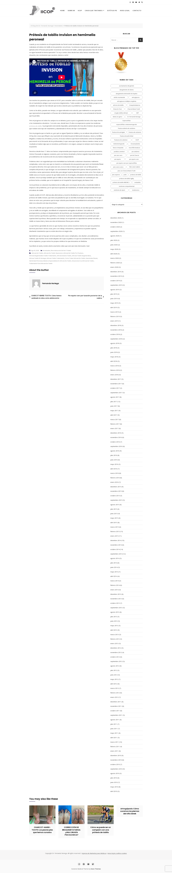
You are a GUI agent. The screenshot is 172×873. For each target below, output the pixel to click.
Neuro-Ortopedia (118, 148)
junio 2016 (114, 460)
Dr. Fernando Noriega (133, 117)
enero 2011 (114, 751)
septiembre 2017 (116, 393)
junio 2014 (114, 567)
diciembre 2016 (115, 433)
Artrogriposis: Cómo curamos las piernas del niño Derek (129, 811)
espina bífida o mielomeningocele (126, 124)
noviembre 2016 (116, 437)
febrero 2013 (115, 639)
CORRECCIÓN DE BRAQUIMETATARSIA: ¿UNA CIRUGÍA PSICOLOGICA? (71, 831)
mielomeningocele (118, 144)
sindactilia (137, 182)
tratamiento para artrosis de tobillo (40, 263)
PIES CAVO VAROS (134, 167)
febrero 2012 (115, 693)
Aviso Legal (125, 10)
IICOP (80, 10)
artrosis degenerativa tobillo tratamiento (42, 256)
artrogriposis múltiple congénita (126, 101)
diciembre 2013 (115, 594)
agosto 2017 (114, 397)
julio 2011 (113, 724)
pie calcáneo (135, 151)
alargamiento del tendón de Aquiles (126, 93)
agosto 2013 (114, 612)
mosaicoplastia (135, 144)
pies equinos (116, 175)
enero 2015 (114, 536)
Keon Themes (96, 869)
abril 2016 (113, 469)
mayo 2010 (114, 787)
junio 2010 (114, 782)
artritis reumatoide (119, 97)
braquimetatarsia (134, 105)
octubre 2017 (115, 388)
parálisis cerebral (119, 151)
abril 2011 (113, 738)
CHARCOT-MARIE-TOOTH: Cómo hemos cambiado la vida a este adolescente (46, 296)
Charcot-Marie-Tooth (134, 109)
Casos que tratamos (93, 10)
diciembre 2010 (115, 755)
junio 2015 (114, 514)
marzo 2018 (114, 366)
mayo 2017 (114, 410)
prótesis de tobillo (35, 126)
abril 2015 (113, 522)
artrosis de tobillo (37, 253)
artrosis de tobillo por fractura (73, 253)
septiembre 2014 (116, 554)
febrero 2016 (115, 478)
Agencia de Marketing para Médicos (94, 853)
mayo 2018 (114, 357)
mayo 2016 (114, 464)
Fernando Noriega (50, 283)
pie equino (117, 159)
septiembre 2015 (116, 500)
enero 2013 (114, 643)
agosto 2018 (114, 343)
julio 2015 (113, 509)
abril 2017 (113, 415)
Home (62, 10)
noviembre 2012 (116, 652)
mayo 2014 (114, 572)
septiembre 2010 (116, 769)
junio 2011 (114, 729)
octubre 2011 (115, 711)
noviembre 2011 (116, 706)
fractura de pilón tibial (126, 136)
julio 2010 (113, 778)
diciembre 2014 (115, 540)
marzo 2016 (114, 473)
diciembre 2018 (115, 325)
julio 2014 (113, 563)
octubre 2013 (115, 603)
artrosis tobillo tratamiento (55, 258)
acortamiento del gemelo (126, 86)
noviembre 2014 (116, 545)
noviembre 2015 (116, 491)
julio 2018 (113, 348)
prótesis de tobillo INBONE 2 (121, 182)
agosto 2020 (114, 236)
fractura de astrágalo (118, 132)
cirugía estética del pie (121, 113)
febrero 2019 (115, 316)
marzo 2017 (114, 419)
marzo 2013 (114, 634)
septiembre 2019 (116, 285)
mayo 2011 (114, 733)
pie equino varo (134, 159)
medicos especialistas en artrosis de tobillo (57, 261)
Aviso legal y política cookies (117, 853)
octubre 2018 (115, 334)
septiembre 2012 (116, 661)
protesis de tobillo (135, 175)
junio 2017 (114, 406)
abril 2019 (113, 307)
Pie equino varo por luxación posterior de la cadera (85, 296)
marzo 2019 (114, 312)
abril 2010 (113, 791)
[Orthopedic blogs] (121, 54)
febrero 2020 (115, 263)
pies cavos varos (118, 167)
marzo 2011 (114, 742)
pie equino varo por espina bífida (126, 163)
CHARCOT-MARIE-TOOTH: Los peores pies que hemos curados (42, 829)
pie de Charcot (134, 155)
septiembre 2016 (116, 446)
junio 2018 (114, 352)
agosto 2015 (114, 505)
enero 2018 (114, 375)
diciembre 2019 (115, 272)
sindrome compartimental (126, 186)
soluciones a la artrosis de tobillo (83, 261)
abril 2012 (113, 684)
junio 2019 (114, 298)
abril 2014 (113, 576)
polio (125, 175)
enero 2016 (114, 482)
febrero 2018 (115, 370)
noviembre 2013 (116, 599)
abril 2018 (113, 361)
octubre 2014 (115, 549)
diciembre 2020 (115, 218)
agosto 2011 (114, 720)
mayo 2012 (114, 679)
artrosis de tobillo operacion (53, 253)
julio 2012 (113, 670)
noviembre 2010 (116, 760)
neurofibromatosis (134, 148)
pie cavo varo (118, 155)
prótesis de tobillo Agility (126, 178)
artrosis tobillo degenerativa (81, 256)
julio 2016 (113, 455)
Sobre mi (71, 10)
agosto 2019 (114, 290)
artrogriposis (136, 97)
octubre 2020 (115, 227)
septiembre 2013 (116, 608)
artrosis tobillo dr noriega (37, 258)
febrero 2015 (115, 531)
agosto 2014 (114, 558)
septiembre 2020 (116, 231)
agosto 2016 (114, 451)
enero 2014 (114, 590)
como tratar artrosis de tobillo (75, 258)
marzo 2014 (114, 581)
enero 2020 (114, 267)
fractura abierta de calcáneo (126, 128)
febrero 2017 (115, 424)
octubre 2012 (115, 657)
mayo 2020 (114, 249)
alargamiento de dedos (127, 90)
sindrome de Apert (119, 190)
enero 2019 (114, 321)
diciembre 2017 (115, 379)
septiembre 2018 (116, 339)
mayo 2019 (114, 303)
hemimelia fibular (92, 258)
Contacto (137, 10)
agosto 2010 (114, 773)
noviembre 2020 (116, 222)
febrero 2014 (115, 585)
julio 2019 (113, 294)
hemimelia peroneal (36, 261)
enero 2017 (114, 428)
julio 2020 (113, 240)
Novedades (46, 250)
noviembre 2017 (116, 384)
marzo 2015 (114, 527)
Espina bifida (126, 120)
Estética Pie (112, 10)
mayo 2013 (114, 626)
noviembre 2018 (116, 330)
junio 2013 (114, 621)
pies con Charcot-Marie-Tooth (126, 171)
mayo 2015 (114, 518)
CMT (137, 113)
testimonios (135, 190)
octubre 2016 (115, 442)
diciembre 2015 (115, 487)
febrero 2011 (115, 746)
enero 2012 (114, 697)
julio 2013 (113, 617)
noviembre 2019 (116, 276)
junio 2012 (114, 675)
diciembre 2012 (115, 648)
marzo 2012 (114, 688)
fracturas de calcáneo (121, 140)
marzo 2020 (114, 258)
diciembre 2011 (115, 702)
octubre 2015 (115, 496)
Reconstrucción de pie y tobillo (61, 250)
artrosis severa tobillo (64, 256)
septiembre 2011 (116, 715)
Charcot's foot (117, 109)
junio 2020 (114, 245)
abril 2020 (113, 254)
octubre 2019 (115, 281)
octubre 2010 (115, 764)
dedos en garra (117, 117)
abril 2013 (113, 630)
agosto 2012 (114, 666)
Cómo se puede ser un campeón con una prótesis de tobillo (100, 829)
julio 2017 (113, 402)
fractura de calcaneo (135, 132)
